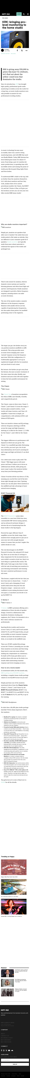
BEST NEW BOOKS (6, 1042)
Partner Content (5, 53)
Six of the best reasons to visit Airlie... (10, 896)
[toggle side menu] (28, 14)
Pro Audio (13, 53)
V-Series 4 (4, 608)
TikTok (18, 1075)
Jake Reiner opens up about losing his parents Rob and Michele (21, 971)
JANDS (3, 782)
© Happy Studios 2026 (5, 1073)
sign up (15, 1064)
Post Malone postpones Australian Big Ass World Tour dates (20, 980)
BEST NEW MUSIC (6, 1040)
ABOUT (3, 1033)
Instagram (13, 1075)
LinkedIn (22, 1075)
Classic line (7, 394)
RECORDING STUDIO (7, 1037)
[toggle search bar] (24, 14)
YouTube (8, 1075)
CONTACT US (5, 1035)
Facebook (3, 1075)
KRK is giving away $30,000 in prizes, (12, 673)
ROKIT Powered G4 (9, 516)
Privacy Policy (14, 1073)
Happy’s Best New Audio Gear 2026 (9, 877)
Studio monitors (12, 242)
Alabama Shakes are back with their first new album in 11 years (21, 990)
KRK (17, 84)
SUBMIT (19, 14)
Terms (20, 1073)
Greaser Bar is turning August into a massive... (11, 916)
